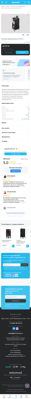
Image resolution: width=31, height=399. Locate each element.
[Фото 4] (9, 238)
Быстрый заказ (9, 52)
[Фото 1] (6, 238)
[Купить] (13, 246)
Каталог (7, 6)
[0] (6, 2)
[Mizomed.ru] (15, 2)
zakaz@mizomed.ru (15, 333)
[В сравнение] (28, 12)
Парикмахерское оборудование (18, 6)
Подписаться (15, 300)
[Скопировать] (8, 42)
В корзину (22, 52)
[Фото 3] (8, 238)
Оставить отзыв (15, 153)
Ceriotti (27, 107)
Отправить (24, 264)
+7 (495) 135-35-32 (15, 323)
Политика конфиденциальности (15, 389)
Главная (3, 6)
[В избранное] (28, 14)
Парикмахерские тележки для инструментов (11, 7)
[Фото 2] (7, 238)
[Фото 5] (10, 238)
